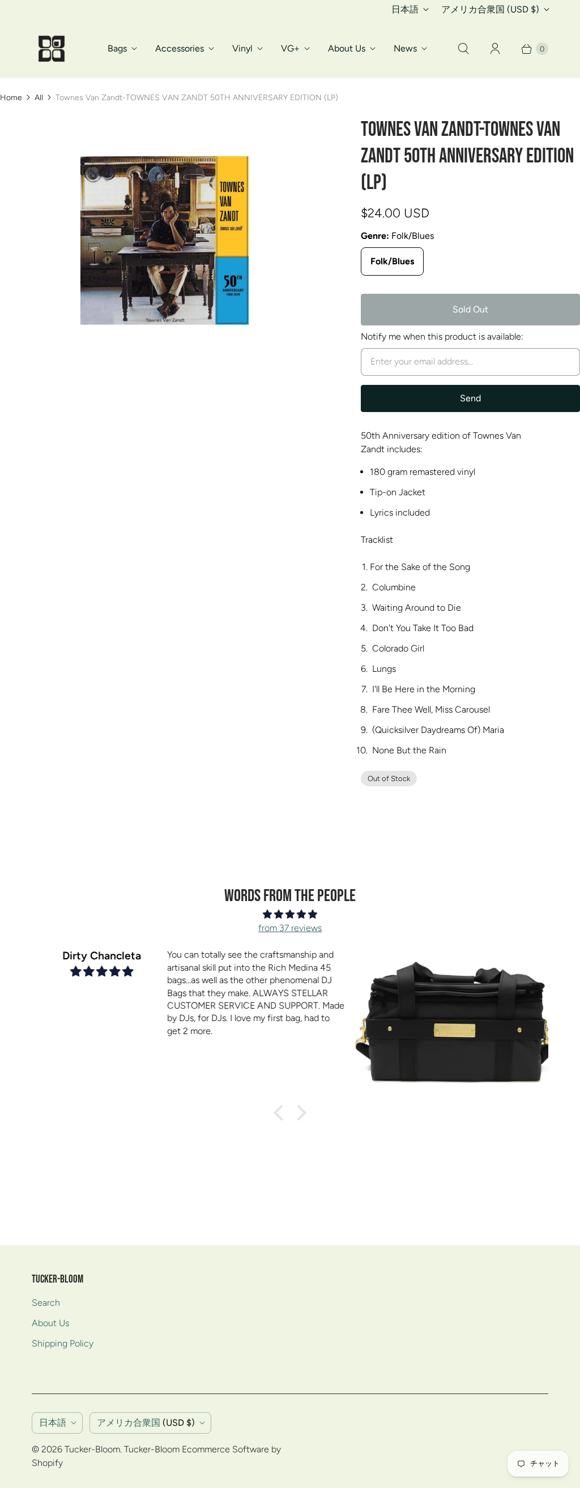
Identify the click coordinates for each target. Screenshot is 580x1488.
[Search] (463, 48)
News (405, 48)
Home (11, 97)
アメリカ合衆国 (490, 9)
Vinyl (242, 48)
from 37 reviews (290, 928)
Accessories (179, 48)
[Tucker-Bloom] (51, 48)
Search (46, 1302)
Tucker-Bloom (92, 1449)
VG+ (290, 48)
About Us (346, 48)
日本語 (405, 9)
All (39, 97)
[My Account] (495, 48)
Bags (117, 48)
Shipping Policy (62, 1343)
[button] (281, 1113)
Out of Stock (389, 778)
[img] (290, 914)
